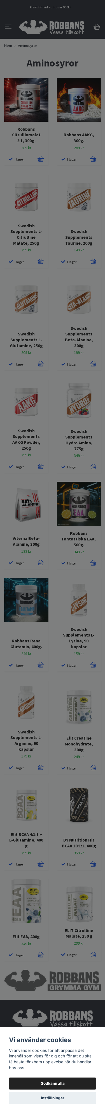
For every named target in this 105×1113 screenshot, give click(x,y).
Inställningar (52, 1098)
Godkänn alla (53, 1083)
